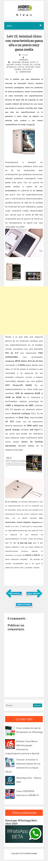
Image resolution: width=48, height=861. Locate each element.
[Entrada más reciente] (14, 597)
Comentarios (25, 72)
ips (31, 64)
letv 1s (21, 67)
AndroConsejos (30, 853)
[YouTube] (27, 15)
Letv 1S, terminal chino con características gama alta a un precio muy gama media (24, 43)
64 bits (18, 64)
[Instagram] (17, 15)
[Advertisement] (24, 310)
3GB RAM (25, 62)
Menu (9, 26)
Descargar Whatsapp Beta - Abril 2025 (21, 822)
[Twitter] (24, 15)
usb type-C (27, 69)
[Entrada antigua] (34, 597)
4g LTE (33, 62)
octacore (29, 67)
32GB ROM (16, 62)
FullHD (25, 64)
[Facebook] (20, 15)
